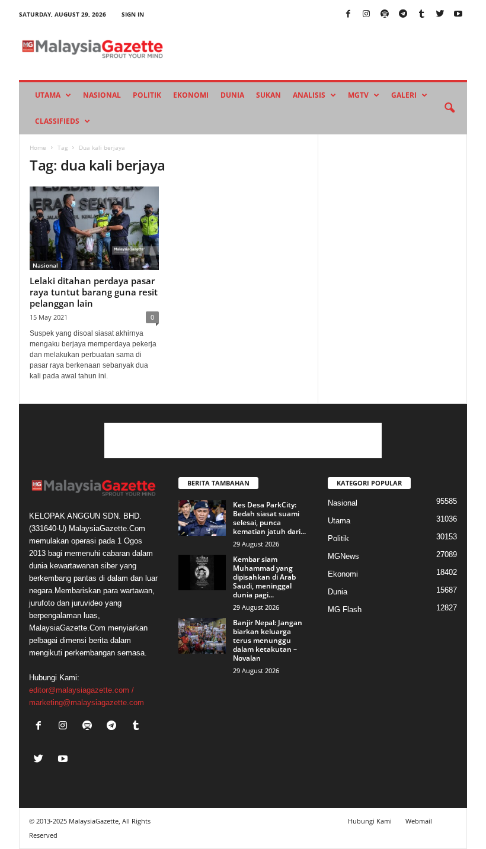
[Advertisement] (243, 440)
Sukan (268, 95)
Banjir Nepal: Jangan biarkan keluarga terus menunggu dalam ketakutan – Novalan (267, 640)
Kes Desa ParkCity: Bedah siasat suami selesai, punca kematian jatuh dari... (269, 518)
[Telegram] (403, 14)
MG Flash (345, 609)
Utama (47, 95)
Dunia (232, 95)
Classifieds (57, 121)
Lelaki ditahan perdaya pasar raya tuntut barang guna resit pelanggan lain (94, 292)
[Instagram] (366, 14)
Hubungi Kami (370, 820)
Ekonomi (191, 95)
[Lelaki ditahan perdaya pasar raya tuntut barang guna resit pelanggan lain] (94, 228)
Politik (147, 95)
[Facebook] (348, 14)
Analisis (309, 95)
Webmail (418, 820)
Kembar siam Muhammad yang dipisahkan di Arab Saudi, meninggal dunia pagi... (264, 577)
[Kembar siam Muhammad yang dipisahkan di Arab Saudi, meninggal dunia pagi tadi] (202, 572)
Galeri (404, 95)
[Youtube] (458, 14)
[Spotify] (385, 14)
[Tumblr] (421, 14)
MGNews (343, 556)
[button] (449, 108)
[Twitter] (440, 14)
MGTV (358, 95)
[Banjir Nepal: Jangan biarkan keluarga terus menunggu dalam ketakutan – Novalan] (202, 636)
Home (38, 147)
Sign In (133, 14)
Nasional (102, 95)
